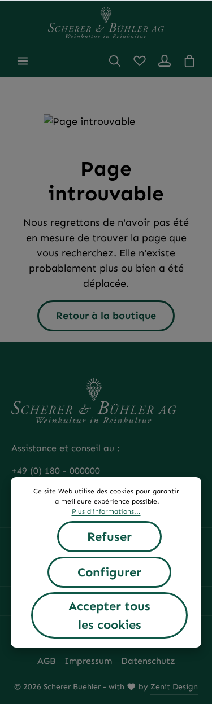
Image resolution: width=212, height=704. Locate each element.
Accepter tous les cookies (109, 615)
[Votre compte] (164, 61)
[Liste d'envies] (139, 61)
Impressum (88, 660)
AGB (46, 660)
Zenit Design (174, 687)
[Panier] (189, 61)
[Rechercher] (114, 61)
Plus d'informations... (106, 511)
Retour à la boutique (106, 315)
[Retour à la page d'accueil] (105, 22)
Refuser (109, 536)
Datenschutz (148, 660)
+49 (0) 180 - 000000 (55, 470)
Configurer (109, 572)
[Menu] (22, 61)
